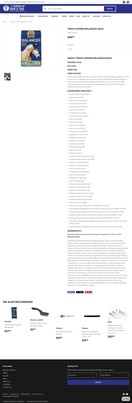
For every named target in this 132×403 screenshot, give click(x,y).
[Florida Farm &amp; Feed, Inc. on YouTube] (127, 394)
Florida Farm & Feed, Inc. (16, 401)
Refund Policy (25, 394)
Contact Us (106, 16)
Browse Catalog (28, 16)
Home (5, 22)
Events (71, 16)
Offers (64, 16)
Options (70, 45)
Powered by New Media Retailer (37, 401)
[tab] (98, 90)
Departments (43, 16)
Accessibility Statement (11, 396)
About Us (85, 16)
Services (55, 16)
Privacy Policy (14, 394)
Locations (96, 16)
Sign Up (98, 382)
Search (111, 9)
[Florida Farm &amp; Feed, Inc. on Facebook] (124, 394)
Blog (78, 16)
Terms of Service (37, 394)
